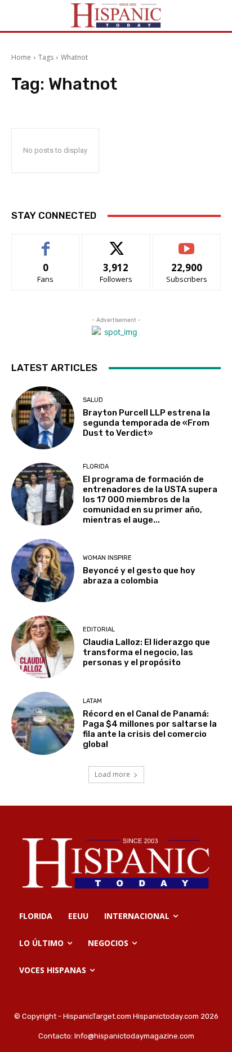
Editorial (99, 629)
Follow (116, 242)
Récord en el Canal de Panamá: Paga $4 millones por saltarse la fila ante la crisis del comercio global (150, 729)
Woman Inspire (107, 558)
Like (45, 242)
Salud (93, 400)
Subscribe (186, 242)
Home (21, 57)
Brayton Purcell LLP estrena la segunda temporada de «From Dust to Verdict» (146, 423)
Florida (96, 466)
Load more (112, 774)
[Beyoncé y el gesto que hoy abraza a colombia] (42, 570)
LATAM (92, 701)
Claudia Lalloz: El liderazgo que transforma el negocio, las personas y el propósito (146, 652)
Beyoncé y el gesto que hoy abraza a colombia (139, 575)
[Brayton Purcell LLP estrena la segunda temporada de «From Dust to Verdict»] (42, 417)
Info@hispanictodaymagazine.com (134, 1036)
